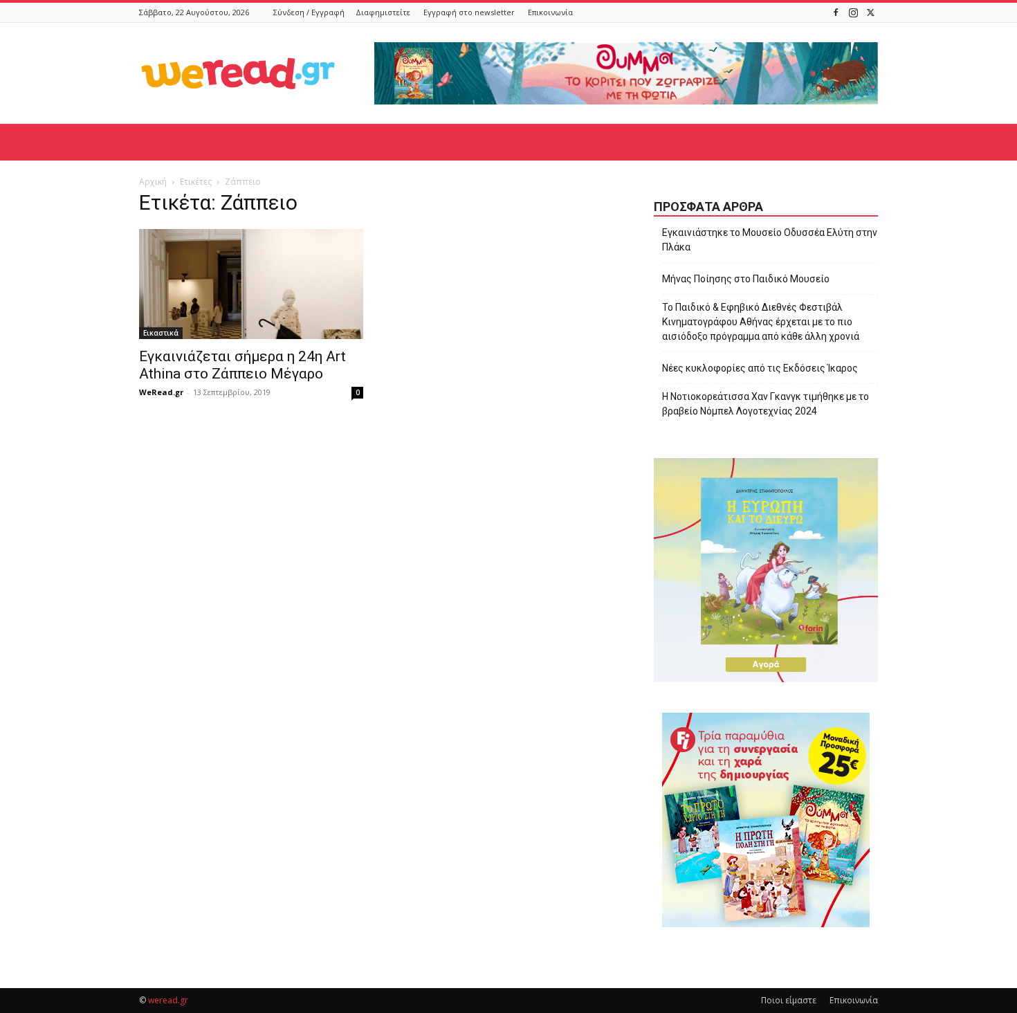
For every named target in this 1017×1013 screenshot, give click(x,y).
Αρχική (153, 182)
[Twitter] (870, 12)
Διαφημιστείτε (383, 12)
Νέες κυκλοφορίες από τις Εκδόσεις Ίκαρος (760, 368)
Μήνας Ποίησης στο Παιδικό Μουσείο (746, 278)
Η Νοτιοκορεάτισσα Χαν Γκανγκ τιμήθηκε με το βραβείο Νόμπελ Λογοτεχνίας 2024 (765, 404)
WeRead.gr (161, 392)
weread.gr (168, 1000)
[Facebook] (835, 12)
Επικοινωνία (550, 12)
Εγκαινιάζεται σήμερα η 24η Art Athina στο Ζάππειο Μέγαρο (242, 365)
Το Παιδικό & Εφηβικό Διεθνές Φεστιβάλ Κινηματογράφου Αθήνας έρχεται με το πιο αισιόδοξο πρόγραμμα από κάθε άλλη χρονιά (760, 322)
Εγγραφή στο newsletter (469, 12)
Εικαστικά (160, 333)
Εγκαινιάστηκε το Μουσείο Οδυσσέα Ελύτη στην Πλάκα (769, 240)
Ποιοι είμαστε (788, 1000)
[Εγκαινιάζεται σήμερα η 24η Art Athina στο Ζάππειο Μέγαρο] (251, 284)
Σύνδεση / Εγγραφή (309, 12)
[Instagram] (853, 12)
